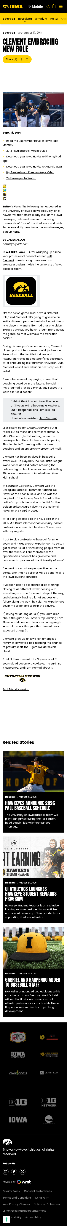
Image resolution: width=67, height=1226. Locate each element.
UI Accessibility (12, 1217)
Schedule (40, 19)
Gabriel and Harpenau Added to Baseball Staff (32, 982)
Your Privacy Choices (16, 1204)
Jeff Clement (48, 418)
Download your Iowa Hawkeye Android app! (34, 166)
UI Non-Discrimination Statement (24, 1211)
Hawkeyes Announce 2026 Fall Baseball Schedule (30, 805)
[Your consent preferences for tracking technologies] (6, 1219)
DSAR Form (42, 1198)
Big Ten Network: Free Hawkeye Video (30, 172)
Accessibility (33, 1217)
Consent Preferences (38, 1191)
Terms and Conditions (17, 1198)
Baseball (9, 33)
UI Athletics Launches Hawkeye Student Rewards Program (31, 893)
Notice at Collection (47, 1204)
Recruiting (25, 19)
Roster (54, 19)
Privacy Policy (11, 1191)
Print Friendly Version (16, 689)
